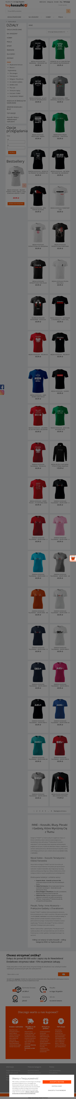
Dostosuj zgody (57, 1086)
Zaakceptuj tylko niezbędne (57, 1090)
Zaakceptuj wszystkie (57, 1082)
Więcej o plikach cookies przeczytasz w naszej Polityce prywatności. (25, 1092)
